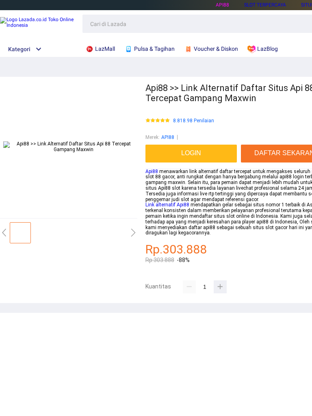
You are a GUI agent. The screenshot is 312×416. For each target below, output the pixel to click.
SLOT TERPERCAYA (265, 5)
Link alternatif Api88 (167, 205)
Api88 (151, 171)
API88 (222, 5)
